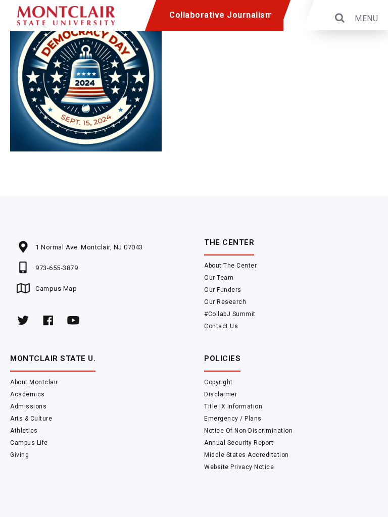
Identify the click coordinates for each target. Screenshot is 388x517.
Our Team (218, 277)
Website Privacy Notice (239, 467)
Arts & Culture (31, 418)
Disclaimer (220, 394)
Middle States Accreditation (246, 454)
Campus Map (56, 288)
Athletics (24, 430)
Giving (19, 454)
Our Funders (222, 289)
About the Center (230, 265)
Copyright (218, 382)
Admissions (28, 406)
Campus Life (29, 442)
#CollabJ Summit (230, 314)
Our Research (225, 301)
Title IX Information (233, 406)
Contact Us (221, 326)
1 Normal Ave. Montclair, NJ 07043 (89, 247)
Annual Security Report (238, 442)
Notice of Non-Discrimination (248, 430)
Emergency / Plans (233, 418)
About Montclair (34, 382)
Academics (27, 394)
